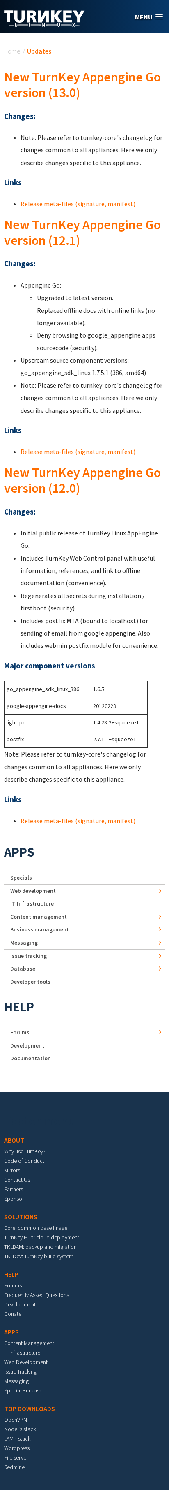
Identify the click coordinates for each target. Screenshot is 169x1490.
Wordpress (17, 1448)
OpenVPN (15, 1419)
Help (19, 1007)
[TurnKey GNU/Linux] (44, 24)
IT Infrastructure (32, 903)
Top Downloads (29, 1408)
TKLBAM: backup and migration (40, 1246)
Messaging (24, 942)
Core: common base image (35, 1228)
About (14, 1140)
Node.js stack (20, 1429)
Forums (20, 1032)
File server (16, 1457)
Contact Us (17, 1179)
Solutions (20, 1217)
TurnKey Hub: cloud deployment (41, 1237)
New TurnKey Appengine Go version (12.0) (82, 480)
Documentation (30, 1058)
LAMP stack (17, 1438)
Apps (19, 852)
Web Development (26, 1362)
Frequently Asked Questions (36, 1295)
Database (22, 968)
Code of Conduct (24, 1160)
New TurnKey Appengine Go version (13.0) (82, 85)
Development (27, 1045)
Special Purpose (23, 1390)
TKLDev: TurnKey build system (38, 1256)
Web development (33, 890)
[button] (149, 17)
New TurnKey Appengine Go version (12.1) (82, 233)
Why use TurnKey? (25, 1151)
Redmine (14, 1467)
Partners (13, 1189)
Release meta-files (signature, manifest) (78, 204)
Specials (21, 877)
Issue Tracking (20, 1371)
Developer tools (30, 981)
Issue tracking (28, 955)
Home (12, 51)
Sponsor (14, 1198)
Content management (38, 916)
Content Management (29, 1343)
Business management (39, 929)
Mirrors (12, 1170)
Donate (12, 1314)
